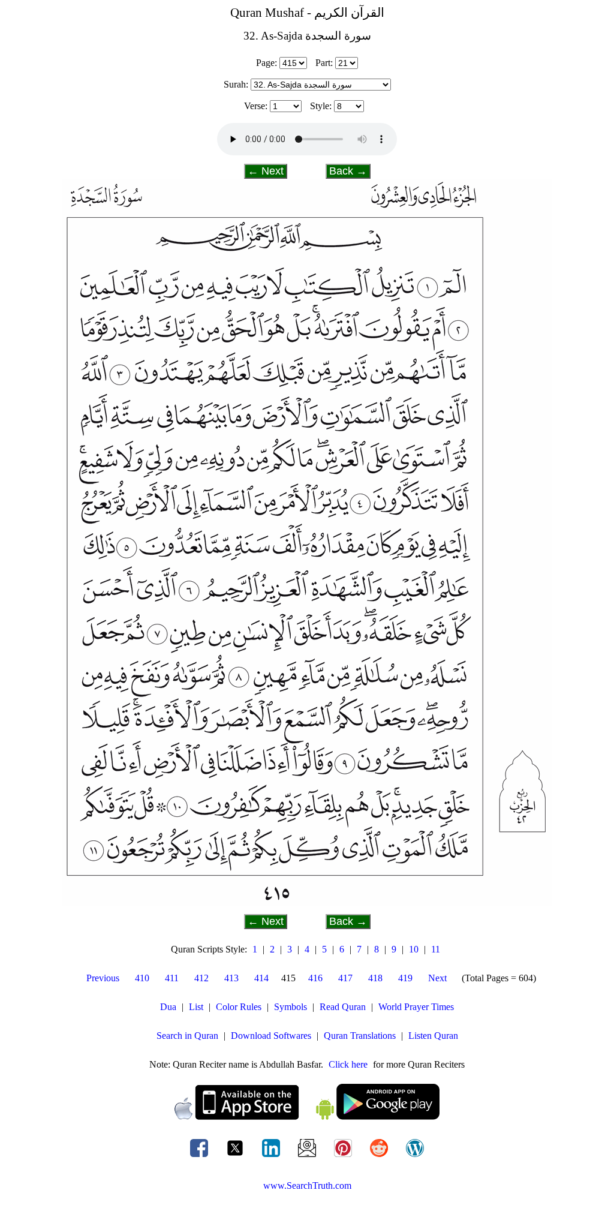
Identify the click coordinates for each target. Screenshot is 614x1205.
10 (414, 949)
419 (405, 978)
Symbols (290, 1007)
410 (142, 978)
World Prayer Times (416, 1007)
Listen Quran (433, 1035)
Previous (102, 978)
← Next (266, 171)
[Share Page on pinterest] (344, 1157)
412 (201, 978)
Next (437, 978)
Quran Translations (360, 1035)
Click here (348, 1064)
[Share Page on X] (236, 1157)
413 (231, 978)
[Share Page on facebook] (200, 1157)
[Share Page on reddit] (380, 1157)
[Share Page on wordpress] (415, 1157)
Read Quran (343, 1007)
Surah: (236, 84)
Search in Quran (187, 1035)
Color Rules (238, 1007)
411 (172, 978)
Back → (348, 171)
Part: (324, 63)
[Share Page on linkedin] (272, 1157)
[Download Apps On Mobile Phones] (307, 1116)
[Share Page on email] (308, 1157)
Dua (168, 1007)
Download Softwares (271, 1035)
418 (375, 978)
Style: (321, 106)
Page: (266, 63)
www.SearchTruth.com (307, 1185)
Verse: (255, 106)
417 (345, 978)
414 (261, 978)
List (196, 1007)
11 (435, 949)
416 (315, 978)
